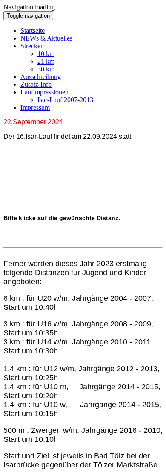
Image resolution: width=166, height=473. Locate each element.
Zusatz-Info (36, 84)
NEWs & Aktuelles (46, 38)
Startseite (32, 30)
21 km (45, 61)
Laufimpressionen (44, 92)
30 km (45, 69)
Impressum (35, 107)
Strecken (32, 46)
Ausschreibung (40, 76)
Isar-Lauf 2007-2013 (65, 99)
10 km (45, 53)
